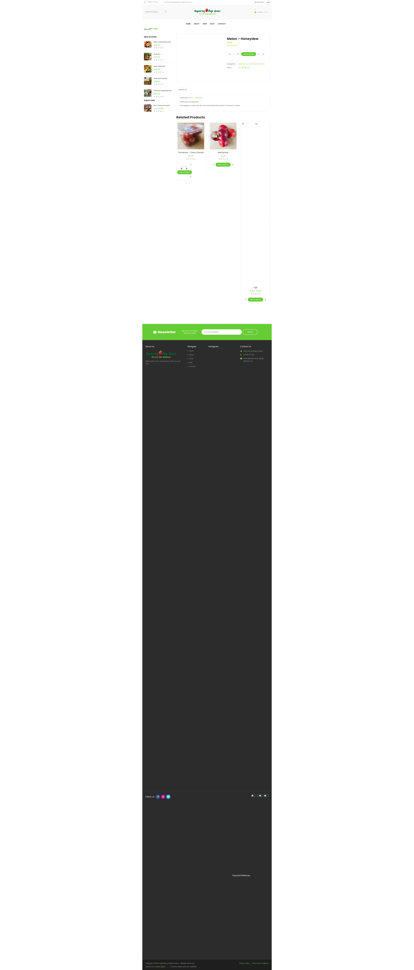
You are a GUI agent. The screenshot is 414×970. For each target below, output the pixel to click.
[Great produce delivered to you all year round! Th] (232, 524)
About (196, 24)
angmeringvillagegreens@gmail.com (178, 2)
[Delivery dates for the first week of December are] (223, 550)
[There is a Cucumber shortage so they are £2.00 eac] (232, 409)
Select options (223, 165)
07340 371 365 (152, 2)
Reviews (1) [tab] (183, 90)
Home (188, 24)
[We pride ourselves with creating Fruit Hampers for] (213, 636)
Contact (222, 24)
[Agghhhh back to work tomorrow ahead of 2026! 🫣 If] (213, 409)
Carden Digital (160, 967)
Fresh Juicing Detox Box (162, 42)
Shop (205, 24)
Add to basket (248, 54)
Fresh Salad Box (159, 66)
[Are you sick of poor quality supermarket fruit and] (223, 687)
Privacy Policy (244, 963)
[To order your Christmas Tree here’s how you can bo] (232, 627)
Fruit (239, 64)
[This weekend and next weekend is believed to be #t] (213, 554)
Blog (212, 24)
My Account (259, 2)
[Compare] (263, 54)
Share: (229, 67)
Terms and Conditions (260, 963)
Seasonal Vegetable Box (163, 91)
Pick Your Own (247, 64)
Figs (255, 287)
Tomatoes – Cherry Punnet (191, 152)
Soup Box (157, 54)
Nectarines (223, 152)
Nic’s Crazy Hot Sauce (162, 105)
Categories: (231, 64)
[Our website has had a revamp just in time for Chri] (223, 433)
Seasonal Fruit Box (160, 78)
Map (268, 2)
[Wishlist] (259, 54)
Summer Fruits (259, 64)
